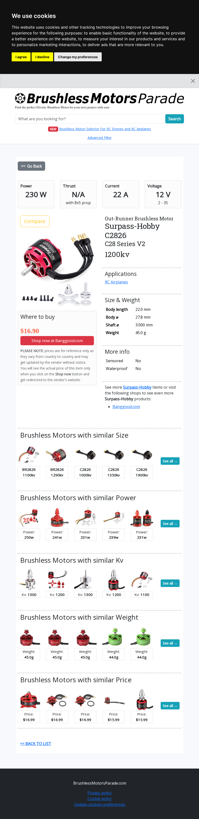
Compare (34, 221)
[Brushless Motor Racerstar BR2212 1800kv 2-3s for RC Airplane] (85, 517)
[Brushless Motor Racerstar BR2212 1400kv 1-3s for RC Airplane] (29, 517)
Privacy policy (99, 792)
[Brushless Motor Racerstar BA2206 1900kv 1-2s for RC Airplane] (85, 699)
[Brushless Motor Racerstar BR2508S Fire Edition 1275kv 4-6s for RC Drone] (29, 636)
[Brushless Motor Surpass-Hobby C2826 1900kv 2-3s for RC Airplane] (142, 454)
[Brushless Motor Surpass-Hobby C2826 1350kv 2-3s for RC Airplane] (113, 454)
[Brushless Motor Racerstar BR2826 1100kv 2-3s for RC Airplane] (29, 454)
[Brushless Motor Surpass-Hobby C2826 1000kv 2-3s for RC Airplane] (85, 454)
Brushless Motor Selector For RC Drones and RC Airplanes (105, 129)
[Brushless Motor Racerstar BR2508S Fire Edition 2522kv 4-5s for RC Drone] (85, 636)
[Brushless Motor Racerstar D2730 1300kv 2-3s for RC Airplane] (85, 579)
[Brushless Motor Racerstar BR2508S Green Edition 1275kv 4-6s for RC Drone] (113, 636)
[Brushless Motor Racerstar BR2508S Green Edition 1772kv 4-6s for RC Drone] (142, 636)
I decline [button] (42, 57)
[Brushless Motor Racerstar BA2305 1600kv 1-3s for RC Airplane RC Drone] (29, 699)
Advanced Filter (100, 137)
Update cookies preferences (99, 804)
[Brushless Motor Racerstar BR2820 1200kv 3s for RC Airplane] (57, 579)
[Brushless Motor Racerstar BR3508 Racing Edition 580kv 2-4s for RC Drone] (57, 517)
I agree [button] (21, 57)
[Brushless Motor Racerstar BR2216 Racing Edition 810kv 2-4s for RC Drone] (142, 517)
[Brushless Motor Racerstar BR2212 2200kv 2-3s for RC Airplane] (113, 517)
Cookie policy (100, 798)
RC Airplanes (116, 282)
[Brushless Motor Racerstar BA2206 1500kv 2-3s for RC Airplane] (57, 699)
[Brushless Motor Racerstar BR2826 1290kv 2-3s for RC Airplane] (57, 454)
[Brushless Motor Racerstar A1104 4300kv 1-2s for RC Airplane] (113, 699)
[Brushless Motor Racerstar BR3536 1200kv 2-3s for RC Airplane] (113, 579)
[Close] (193, 81)
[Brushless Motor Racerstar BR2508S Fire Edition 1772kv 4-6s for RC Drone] (57, 636)
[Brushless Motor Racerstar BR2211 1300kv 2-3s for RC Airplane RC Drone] (29, 579)
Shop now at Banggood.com (57, 340)
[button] (137, 387)
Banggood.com (126, 406)
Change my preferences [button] (78, 57)
